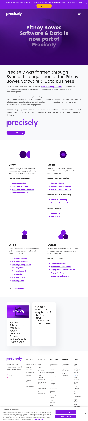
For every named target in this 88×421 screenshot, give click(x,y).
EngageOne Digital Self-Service (63, 270)
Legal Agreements (77, 405)
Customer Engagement (30, 386)
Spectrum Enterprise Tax (60, 203)
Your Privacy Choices (76, 377)
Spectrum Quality (19, 183)
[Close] (85, 414)
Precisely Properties (19, 271)
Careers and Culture (53, 365)
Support (65, 359)
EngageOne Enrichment (60, 276)
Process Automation (30, 376)
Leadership (53, 377)
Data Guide (19, 288)
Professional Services (65, 365)
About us (53, 359)
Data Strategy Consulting (41, 377)
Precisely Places (18, 268)
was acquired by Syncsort (51, 86)
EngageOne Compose (59, 273)
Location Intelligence (29, 368)
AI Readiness (30, 372)
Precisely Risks (17, 274)
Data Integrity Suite (40, 366)
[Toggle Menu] (79, 13)
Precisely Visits (18, 281)
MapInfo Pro (55, 213)
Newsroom (53, 380)
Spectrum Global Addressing (23, 189)
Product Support (64, 374)
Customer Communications (43, 371)
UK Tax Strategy (52, 401)
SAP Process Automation (41, 392)
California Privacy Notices (77, 370)
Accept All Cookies (65, 416)
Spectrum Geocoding (59, 200)
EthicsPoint (53, 388)
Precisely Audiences (20, 258)
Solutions (29, 359)
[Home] (14, 14)
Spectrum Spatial (57, 183)
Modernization (30, 364)
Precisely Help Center (65, 370)
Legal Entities (76, 400)
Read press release (44, 6)
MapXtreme (55, 216)
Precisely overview (52, 384)
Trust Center (52, 406)
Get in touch (13, 376)
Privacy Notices (76, 365)
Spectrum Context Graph (21, 193)
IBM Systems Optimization (42, 383)
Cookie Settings (76, 388)
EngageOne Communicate (61, 266)
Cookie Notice (76, 383)
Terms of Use (76, 392)
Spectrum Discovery (20, 186)
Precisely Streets (18, 277)
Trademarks (77, 397)
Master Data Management (42, 388)
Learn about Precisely (16, 133)
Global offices (52, 373)
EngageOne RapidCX (59, 263)
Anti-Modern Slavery (54, 397)
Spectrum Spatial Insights (61, 189)
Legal (76, 359)
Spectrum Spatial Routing (61, 186)
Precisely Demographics (21, 265)
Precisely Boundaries (20, 261)
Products (41, 359)
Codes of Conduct (53, 392)
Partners (52, 369)
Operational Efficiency (29, 381)
